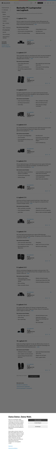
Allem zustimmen (38, 420)
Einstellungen (38, 426)
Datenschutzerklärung (12, 448)
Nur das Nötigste (38, 422)
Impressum (10, 446)
